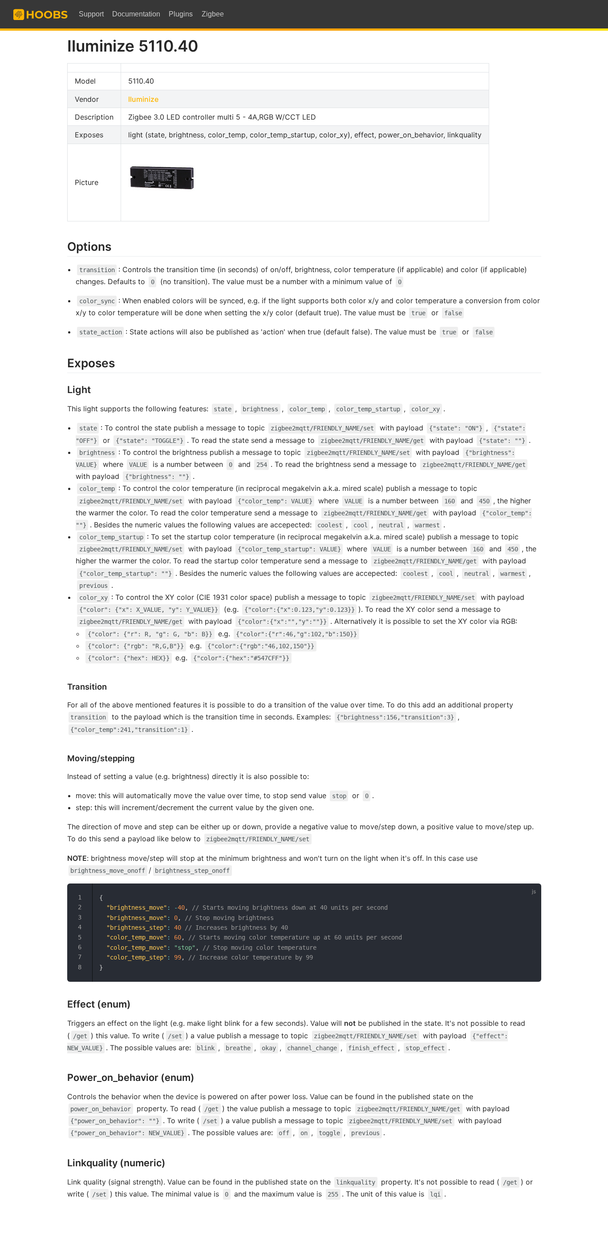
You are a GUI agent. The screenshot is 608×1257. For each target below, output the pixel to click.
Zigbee (213, 14)
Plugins (181, 14)
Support (91, 14)
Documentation (136, 14)
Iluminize (143, 99)
